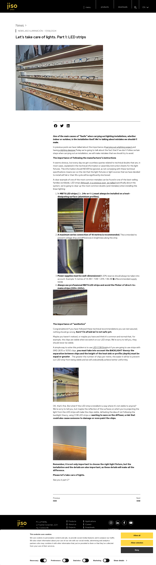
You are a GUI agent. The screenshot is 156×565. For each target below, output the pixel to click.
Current (88, 524)
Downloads (90, 527)
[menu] (84, 7)
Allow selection (137, 543)
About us (72, 524)
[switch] (65, 560)
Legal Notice (114, 529)
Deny (137, 550)
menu (88, 7)
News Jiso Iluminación (30, 31)
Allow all (137, 535)
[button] (135, 7)
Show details (119, 560)
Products (72, 521)
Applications (90, 521)
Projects (72, 527)
